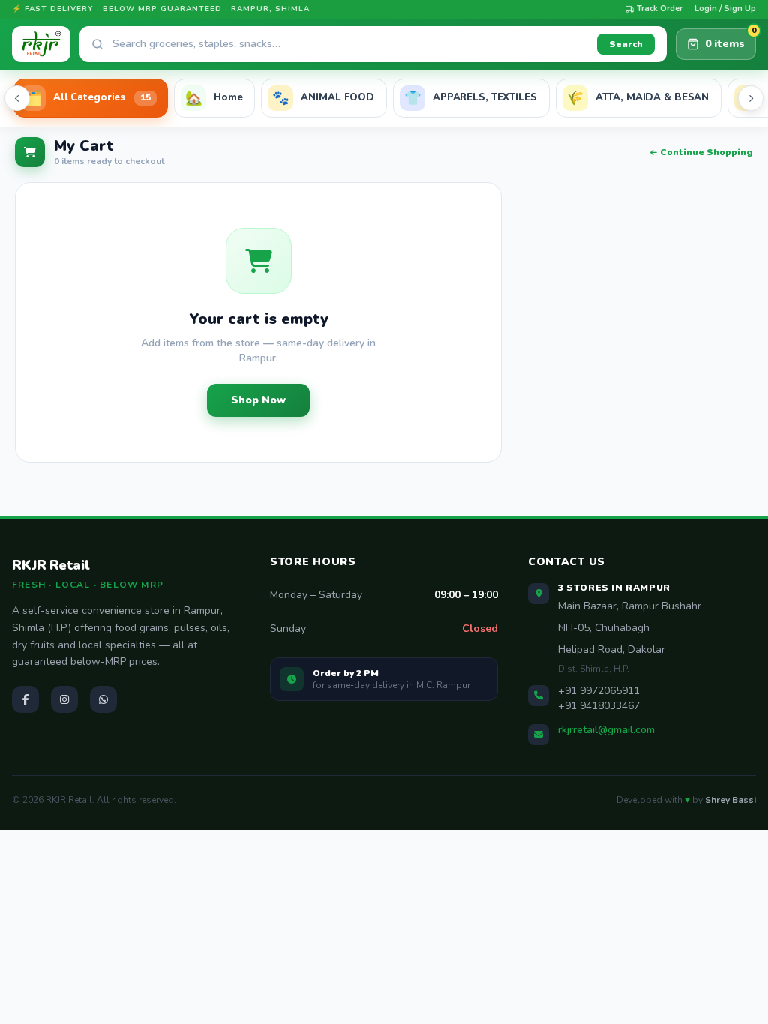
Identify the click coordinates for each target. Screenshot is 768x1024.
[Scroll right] (751, 98)
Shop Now (258, 400)
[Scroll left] (17, 98)
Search (626, 44)
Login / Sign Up (725, 8)
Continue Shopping (706, 152)
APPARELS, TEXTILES (470, 97)
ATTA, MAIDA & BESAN (637, 97)
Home (214, 97)
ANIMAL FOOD (323, 97)
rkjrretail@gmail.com (606, 730)
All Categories (88, 97)
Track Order (659, 8)
